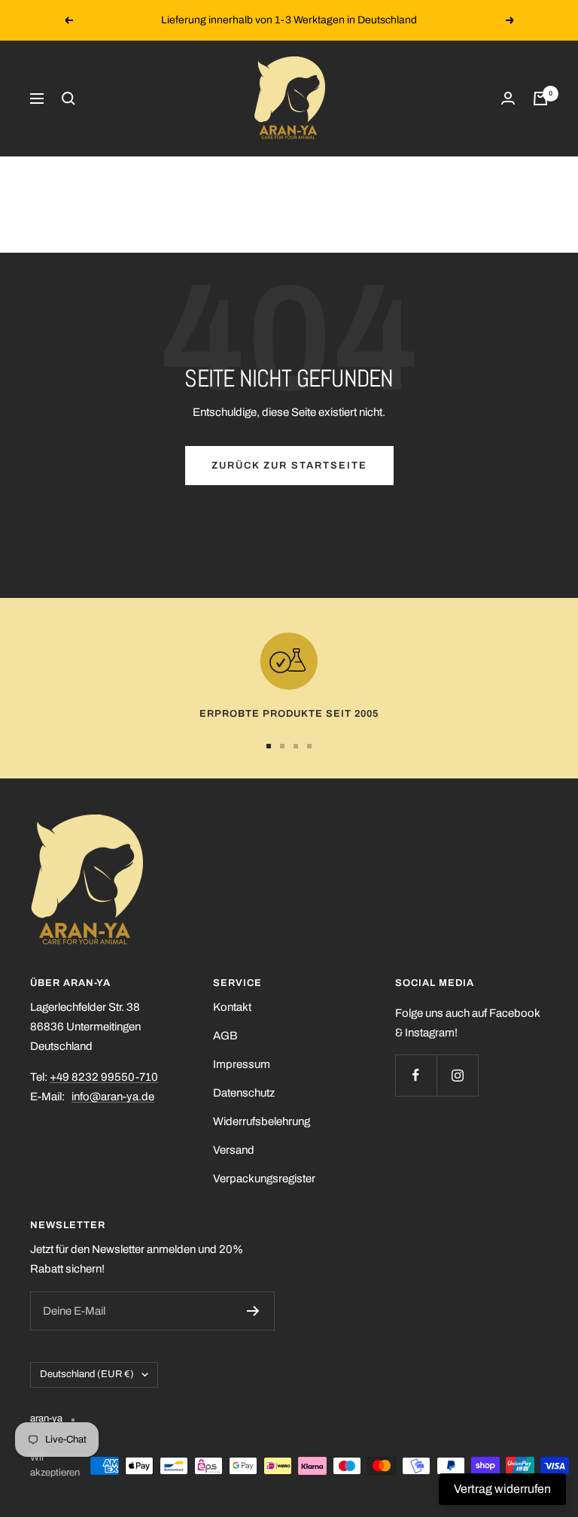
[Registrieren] (253, 1311)
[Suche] (68, 98)
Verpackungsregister (264, 1179)
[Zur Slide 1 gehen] (268, 746)
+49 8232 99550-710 (104, 1077)
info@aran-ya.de (112, 1097)
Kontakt (232, 1007)
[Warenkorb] (540, 98)
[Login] (508, 98)
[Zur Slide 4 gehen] (309, 746)
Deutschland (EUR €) (87, 1374)
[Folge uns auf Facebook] (416, 1075)
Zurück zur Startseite (289, 465)
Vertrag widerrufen (502, 1488)
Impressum (241, 1064)
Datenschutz (244, 1093)
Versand (233, 1150)
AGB (225, 1036)
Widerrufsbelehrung (261, 1121)
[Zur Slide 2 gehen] (282, 746)
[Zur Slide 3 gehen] (296, 746)
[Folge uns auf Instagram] (457, 1075)
